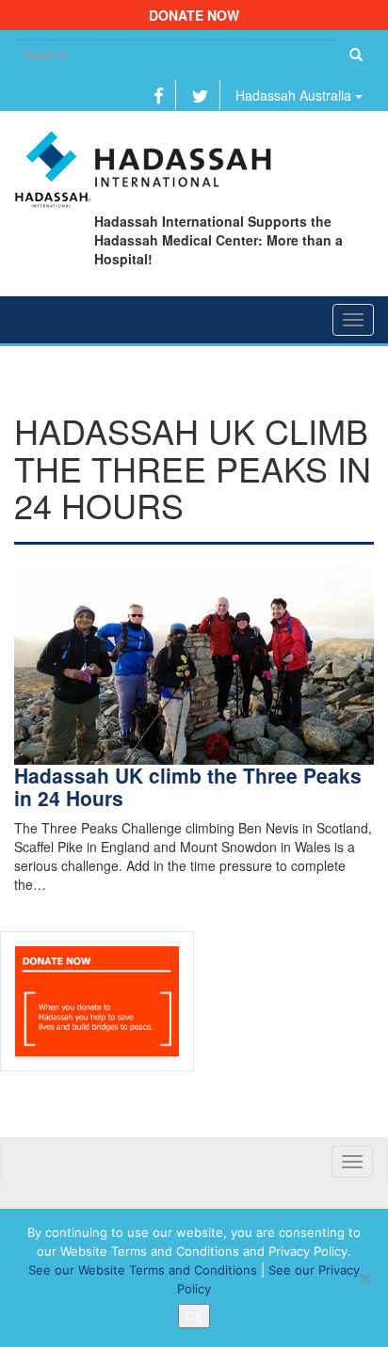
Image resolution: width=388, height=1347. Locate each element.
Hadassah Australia (295, 95)
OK (194, 1315)
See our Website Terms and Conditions (142, 1269)
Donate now (194, 15)
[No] (364, 1278)
